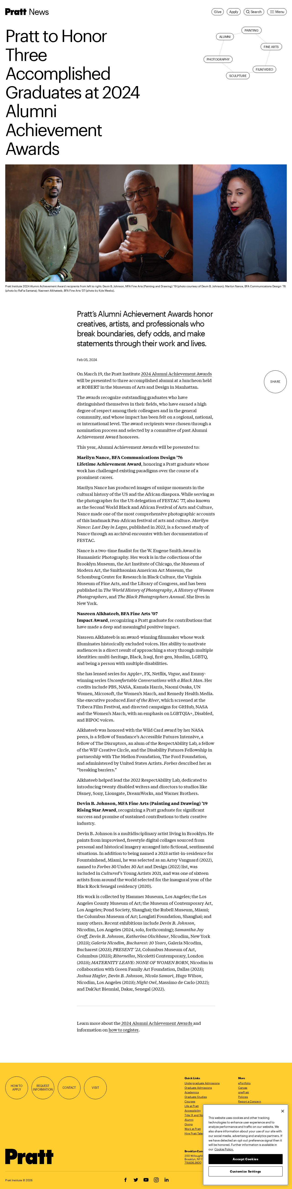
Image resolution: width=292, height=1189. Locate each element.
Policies (243, 1096)
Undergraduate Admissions (202, 1083)
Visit (95, 1087)
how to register (123, 1030)
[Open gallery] (146, 223)
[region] (245, 1144)
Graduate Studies (196, 1096)
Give (217, 12)
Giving (189, 1124)
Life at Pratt (192, 1105)
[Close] (283, 1111)
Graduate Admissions (198, 1087)
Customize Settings (245, 1171)
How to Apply (17, 1087)
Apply (233, 12)
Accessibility (193, 1110)
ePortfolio (244, 1083)
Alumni (189, 1119)
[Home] (29, 1156)
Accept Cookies (245, 1159)
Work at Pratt (193, 1128)
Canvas (242, 1087)
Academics (192, 1092)
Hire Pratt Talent (195, 1133)
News (39, 11)
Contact (69, 1087)
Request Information (43, 1087)
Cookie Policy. (224, 1149)
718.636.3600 (193, 1162)
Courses (190, 1101)
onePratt (243, 1092)
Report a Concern (249, 1101)
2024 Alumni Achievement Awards (176, 374)
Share (275, 381)
